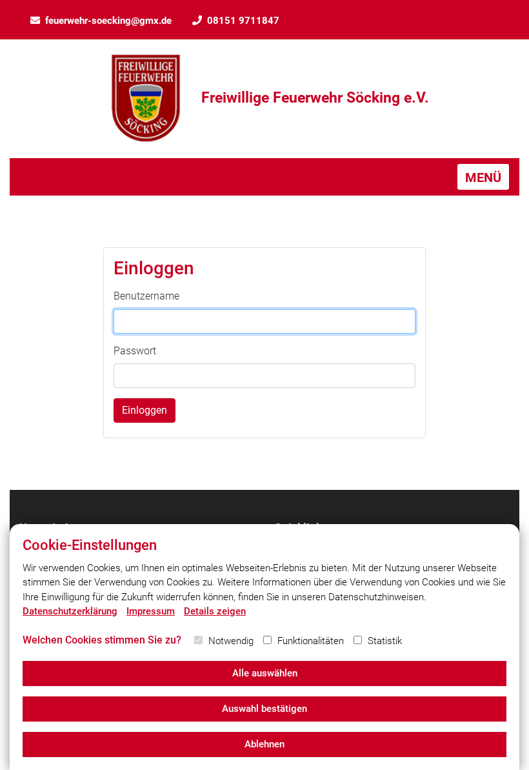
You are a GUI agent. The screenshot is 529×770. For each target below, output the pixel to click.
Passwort (135, 351)
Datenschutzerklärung (70, 611)
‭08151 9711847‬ (243, 20)
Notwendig (231, 641)
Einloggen (144, 410)
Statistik (385, 641)
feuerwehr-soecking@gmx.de (108, 20)
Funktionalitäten (310, 641)
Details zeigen (215, 611)
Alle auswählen (264, 673)
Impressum (150, 611)
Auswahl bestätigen (264, 708)
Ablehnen (264, 744)
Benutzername (146, 296)
